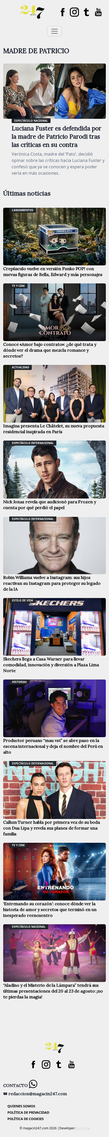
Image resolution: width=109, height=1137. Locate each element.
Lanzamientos (22, 210)
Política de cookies (25, 1118)
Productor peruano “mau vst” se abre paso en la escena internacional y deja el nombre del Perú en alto (53, 746)
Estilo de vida (22, 600)
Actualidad (20, 367)
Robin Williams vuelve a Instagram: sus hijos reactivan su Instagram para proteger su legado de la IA (51, 583)
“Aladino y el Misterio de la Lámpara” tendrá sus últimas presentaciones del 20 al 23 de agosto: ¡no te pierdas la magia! (53, 990)
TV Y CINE (18, 286)
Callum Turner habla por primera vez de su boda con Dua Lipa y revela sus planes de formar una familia (51, 827)
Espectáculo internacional (33, 443)
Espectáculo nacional (31, 121)
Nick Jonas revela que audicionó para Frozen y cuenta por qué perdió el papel (49, 504)
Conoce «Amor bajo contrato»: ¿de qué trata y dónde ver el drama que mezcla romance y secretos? (49, 350)
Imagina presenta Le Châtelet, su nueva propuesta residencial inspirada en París (53, 428)
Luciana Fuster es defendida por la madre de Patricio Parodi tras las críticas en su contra (56, 136)
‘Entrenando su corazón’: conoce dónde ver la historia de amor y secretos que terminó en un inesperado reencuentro (50, 909)
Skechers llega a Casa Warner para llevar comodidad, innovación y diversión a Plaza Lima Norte (51, 664)
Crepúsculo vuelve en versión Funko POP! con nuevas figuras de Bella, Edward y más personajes (52, 271)
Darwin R (82, 1128)
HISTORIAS (19, 682)
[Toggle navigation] (54, 31)
